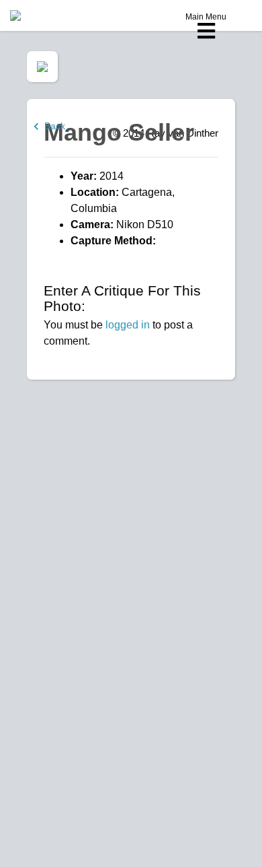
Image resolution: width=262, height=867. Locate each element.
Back (52, 125)
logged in (127, 325)
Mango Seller (119, 132)
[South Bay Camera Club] (47, 15)
